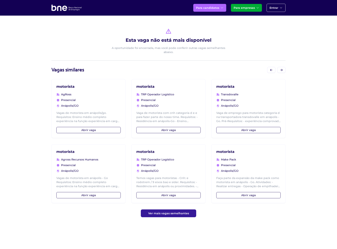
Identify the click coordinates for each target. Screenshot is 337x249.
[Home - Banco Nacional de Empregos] (66, 8)
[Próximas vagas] (281, 70)
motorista (65, 86)
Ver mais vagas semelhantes (168, 213)
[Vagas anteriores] (271, 70)
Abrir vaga (88, 130)
